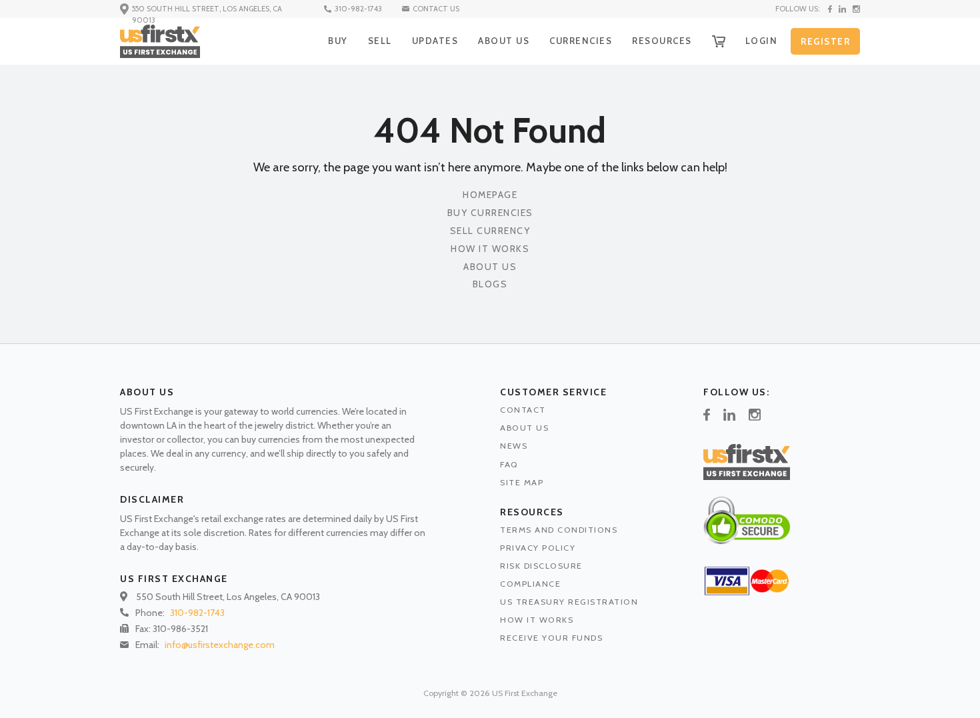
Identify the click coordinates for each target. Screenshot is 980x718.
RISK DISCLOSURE (541, 566)
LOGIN (761, 40)
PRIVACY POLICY (537, 548)
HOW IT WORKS (536, 620)
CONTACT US (436, 8)
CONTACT (523, 410)
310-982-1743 (358, 8)
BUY (338, 40)
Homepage (490, 195)
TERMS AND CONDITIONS (558, 530)
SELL (380, 40)
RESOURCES (662, 40)
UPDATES (435, 40)
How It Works (490, 249)
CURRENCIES (580, 40)
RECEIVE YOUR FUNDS (551, 638)
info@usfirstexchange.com (220, 644)
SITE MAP (521, 482)
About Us (490, 267)
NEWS (513, 446)
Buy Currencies (490, 213)
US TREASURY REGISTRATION (569, 602)
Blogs (490, 284)
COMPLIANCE (530, 584)
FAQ (509, 464)
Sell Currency (490, 231)
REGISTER (825, 41)
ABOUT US (503, 40)
